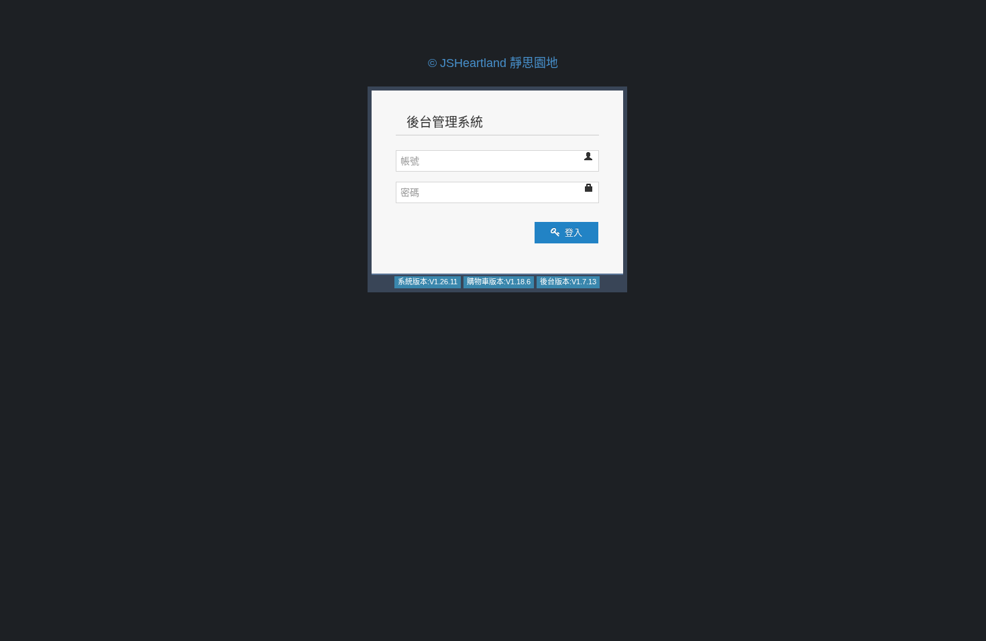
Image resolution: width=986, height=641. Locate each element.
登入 (572, 232)
